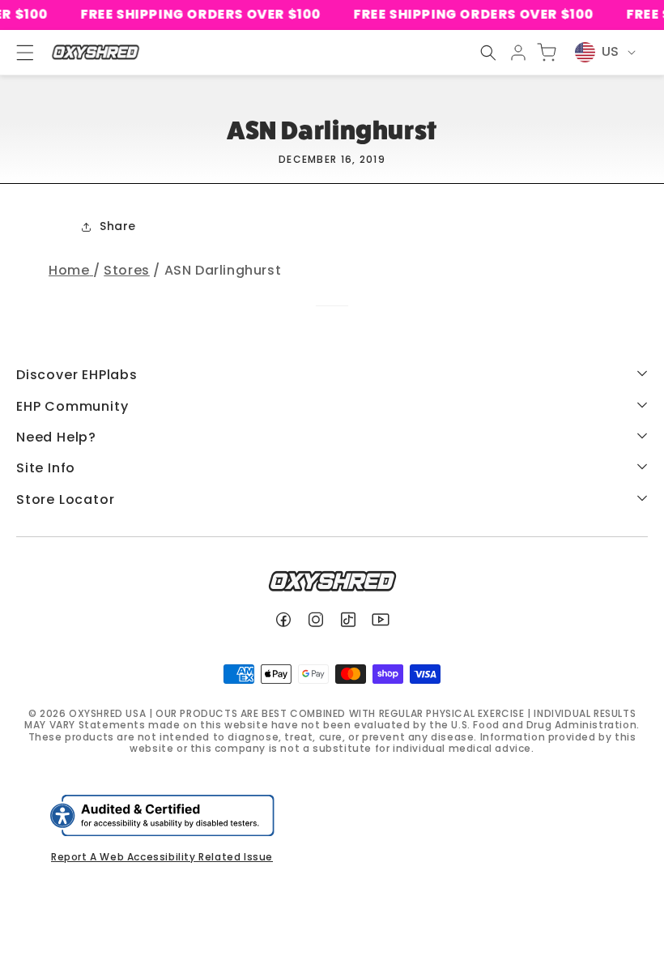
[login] (518, 52)
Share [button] (118, 226)
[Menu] (18, 52)
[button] (488, 52)
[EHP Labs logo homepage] (95, 52)
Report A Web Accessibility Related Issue (162, 857)
